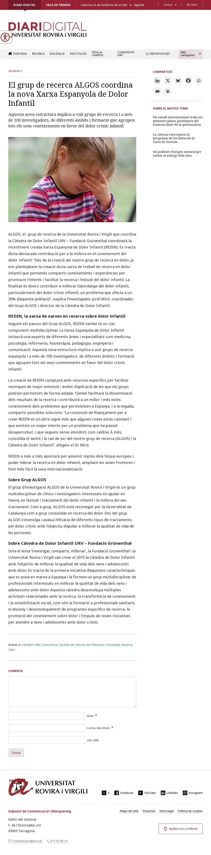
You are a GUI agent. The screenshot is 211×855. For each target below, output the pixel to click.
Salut (11, 650)
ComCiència (49, 645)
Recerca (126, 645)
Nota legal (166, 811)
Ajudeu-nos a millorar (183, 829)
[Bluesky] (178, 81)
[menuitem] (129, 811)
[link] (47, 31)
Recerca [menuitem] (38, 54)
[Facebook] (188, 81)
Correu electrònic (98, 728)
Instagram (196, 793)
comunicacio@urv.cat (28, 841)
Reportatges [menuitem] (160, 54)
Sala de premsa (58, 5)
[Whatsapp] (199, 81)
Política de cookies (190, 811)
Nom (90, 716)
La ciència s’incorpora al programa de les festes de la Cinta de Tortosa (174, 138)
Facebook (126, 793)
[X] (168, 81)
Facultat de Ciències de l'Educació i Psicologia (89, 645)
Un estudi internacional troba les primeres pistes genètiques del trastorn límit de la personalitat (178, 121)
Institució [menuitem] (78, 54)
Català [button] (167, 5)
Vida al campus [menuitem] (97, 53)
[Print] (168, 91)
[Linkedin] (157, 81)
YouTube (150, 793)
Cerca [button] (193, 5)
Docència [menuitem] (57, 54)
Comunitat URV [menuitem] (126, 53)
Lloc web (93, 740)
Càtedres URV (30, 645)
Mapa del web (129, 811)
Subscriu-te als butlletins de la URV (104, 5)
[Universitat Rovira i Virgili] (47, 787)
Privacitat (149, 811)
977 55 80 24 (59, 841)
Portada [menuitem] (20, 54)
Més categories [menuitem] (188, 53)
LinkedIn (172, 793)
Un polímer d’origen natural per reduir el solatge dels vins (177, 153)
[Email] (157, 91)
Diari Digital (24, 5)
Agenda (139, 5)
